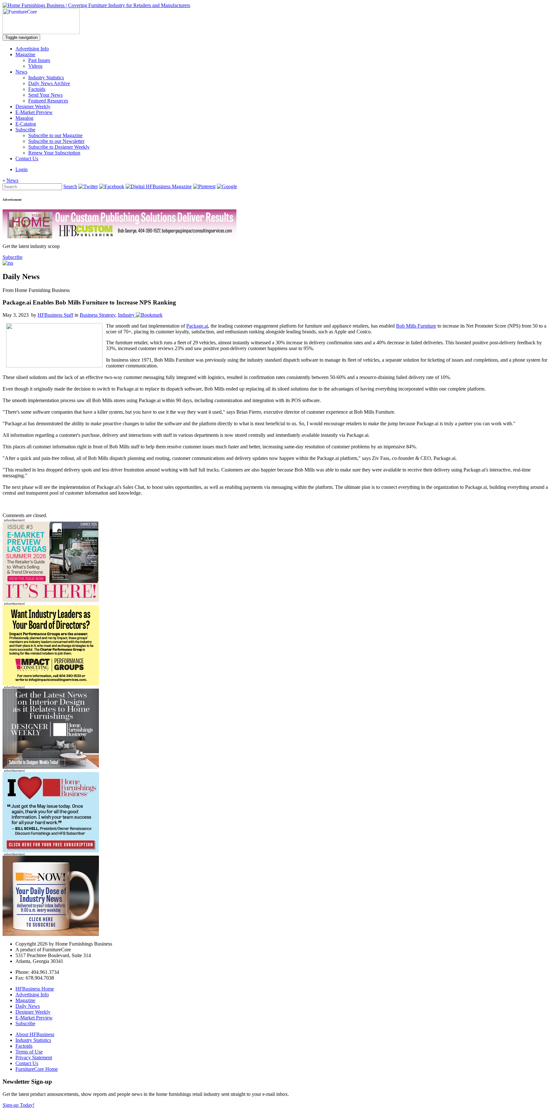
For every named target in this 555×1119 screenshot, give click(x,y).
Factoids (36, 89)
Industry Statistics (46, 77)
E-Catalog (25, 124)
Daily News (27, 1006)
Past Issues (39, 60)
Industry (126, 315)
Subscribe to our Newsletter (56, 141)
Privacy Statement (33, 1057)
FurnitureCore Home (36, 1069)
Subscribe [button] (12, 257)
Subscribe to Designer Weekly (59, 147)
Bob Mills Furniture (416, 326)
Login (21, 169)
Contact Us (26, 158)
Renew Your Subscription (54, 152)
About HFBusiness (34, 1034)
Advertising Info (32, 48)
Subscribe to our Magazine (55, 135)
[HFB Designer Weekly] (51, 767)
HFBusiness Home (34, 988)
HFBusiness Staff (55, 315)
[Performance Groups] (51, 683)
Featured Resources (48, 100)
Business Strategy (97, 315)
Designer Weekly (32, 106)
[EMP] (51, 600)
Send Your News (45, 95)
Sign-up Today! (18, 1105)
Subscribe (25, 129)
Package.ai (197, 326)
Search (70, 186)
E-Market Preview (34, 112)
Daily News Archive (49, 83)
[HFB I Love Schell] (51, 850)
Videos (35, 66)
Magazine (25, 54)
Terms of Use (29, 1051)
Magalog (24, 118)
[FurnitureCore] (41, 32)
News (21, 72)
